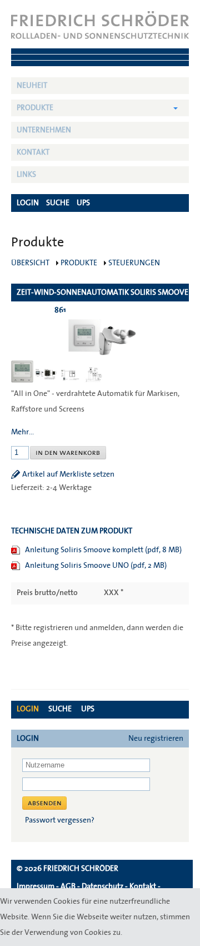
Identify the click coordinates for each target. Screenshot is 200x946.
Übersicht (30, 263)
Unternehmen (44, 130)
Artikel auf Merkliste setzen (68, 474)
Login (28, 709)
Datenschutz (102, 886)
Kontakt (33, 152)
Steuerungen (134, 263)
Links (26, 174)
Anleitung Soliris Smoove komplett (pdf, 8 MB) (103, 550)
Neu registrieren (155, 738)
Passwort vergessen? (59, 820)
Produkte (35, 107)
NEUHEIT (32, 85)
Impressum (35, 886)
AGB (68, 886)
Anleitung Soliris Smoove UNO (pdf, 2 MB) (96, 565)
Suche (60, 709)
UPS (87, 709)
